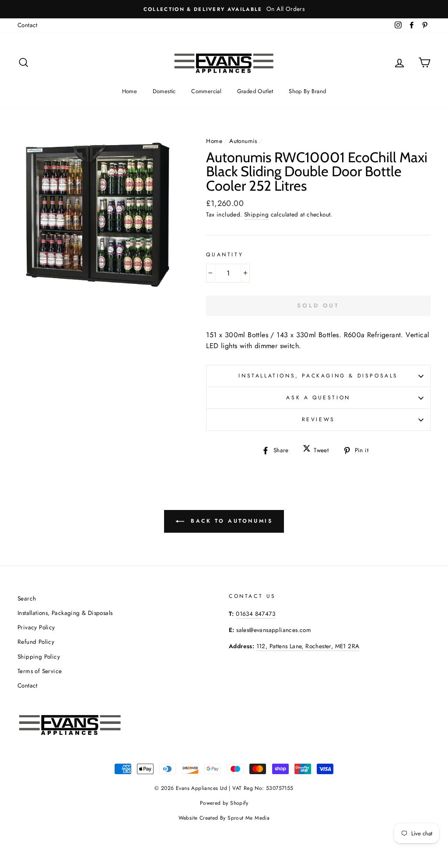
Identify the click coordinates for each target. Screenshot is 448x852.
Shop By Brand (307, 91)
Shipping (256, 214)
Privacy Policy (36, 627)
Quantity (224, 254)
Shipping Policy (39, 656)
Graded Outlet (255, 91)
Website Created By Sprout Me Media (224, 818)
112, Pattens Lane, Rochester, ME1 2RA (308, 646)
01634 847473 (255, 613)
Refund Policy (36, 641)
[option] (224, 9)
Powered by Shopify (224, 803)
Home (129, 91)
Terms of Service (40, 671)
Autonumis (243, 140)
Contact (28, 25)
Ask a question (318, 398)
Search (27, 598)
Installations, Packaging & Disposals (318, 376)
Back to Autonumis (230, 521)
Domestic (164, 91)
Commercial (206, 91)
